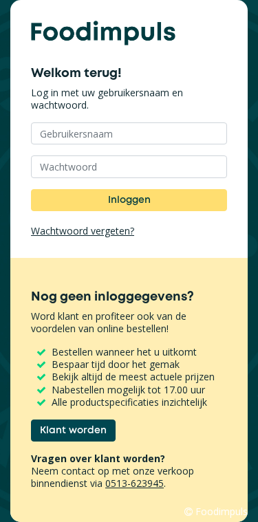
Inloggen (129, 199)
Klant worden (73, 430)
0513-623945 (134, 483)
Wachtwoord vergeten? (82, 231)
